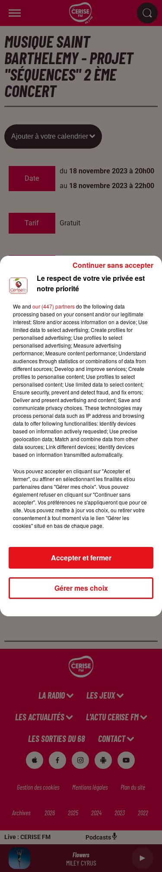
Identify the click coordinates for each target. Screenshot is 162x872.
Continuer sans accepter (113, 265)
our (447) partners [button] (53, 306)
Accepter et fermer (81, 558)
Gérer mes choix (81, 588)
